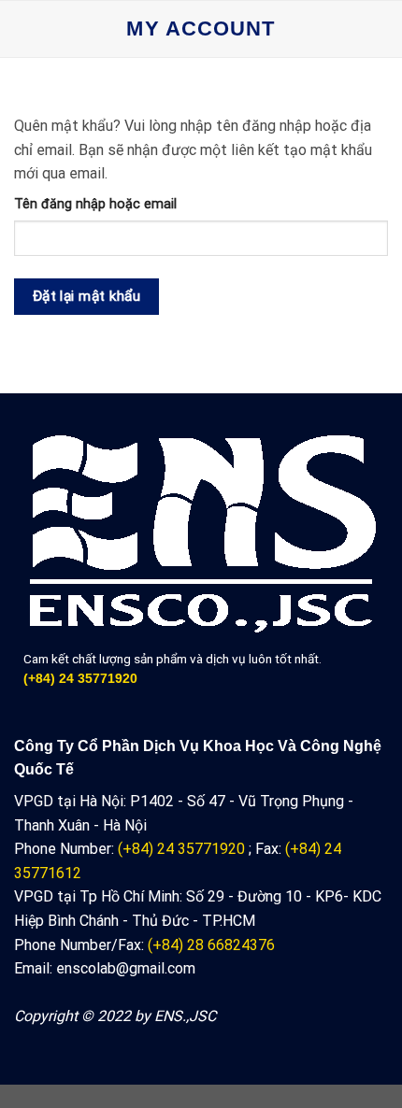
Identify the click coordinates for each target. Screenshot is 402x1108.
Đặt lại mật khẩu (86, 296)
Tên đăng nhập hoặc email (95, 204)
